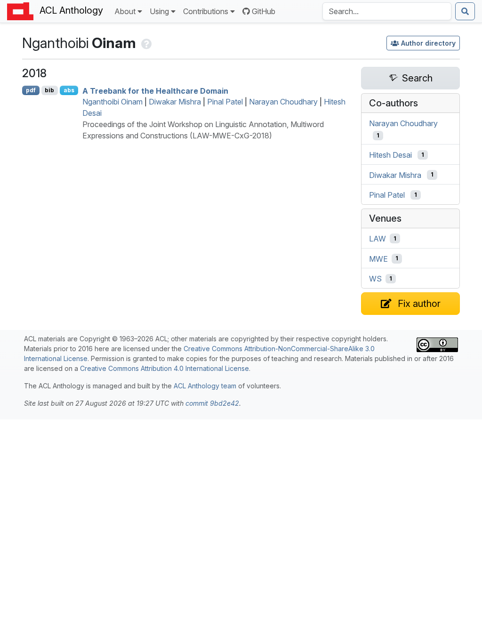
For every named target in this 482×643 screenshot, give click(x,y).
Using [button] (159, 11)
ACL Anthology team (205, 386)
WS (375, 278)
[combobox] (386, 11)
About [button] (125, 11)
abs (69, 90)
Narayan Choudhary (283, 101)
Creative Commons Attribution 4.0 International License (164, 368)
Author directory (428, 43)
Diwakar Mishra (175, 101)
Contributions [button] (205, 11)
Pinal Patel (225, 101)
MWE (378, 258)
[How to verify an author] (145, 42)
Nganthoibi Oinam (112, 101)
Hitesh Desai (390, 155)
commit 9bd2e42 (212, 403)
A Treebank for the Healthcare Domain (155, 90)
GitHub (263, 11)
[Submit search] (465, 11)
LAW (377, 238)
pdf (31, 90)
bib (49, 90)
